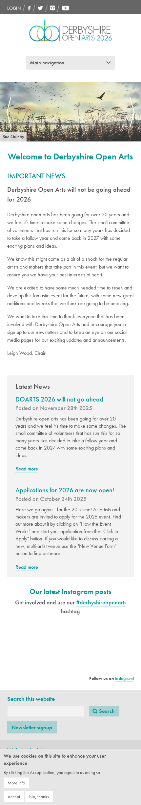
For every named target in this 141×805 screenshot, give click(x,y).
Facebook (29, 8)
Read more (26, 469)
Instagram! (124, 678)
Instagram (52, 8)
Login (14, 8)
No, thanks (39, 796)
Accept (14, 796)
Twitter (40, 8)
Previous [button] (9, 112)
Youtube (65, 8)
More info (16, 783)
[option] (70, 112)
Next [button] (132, 112)
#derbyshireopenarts (101, 602)
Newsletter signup (32, 727)
